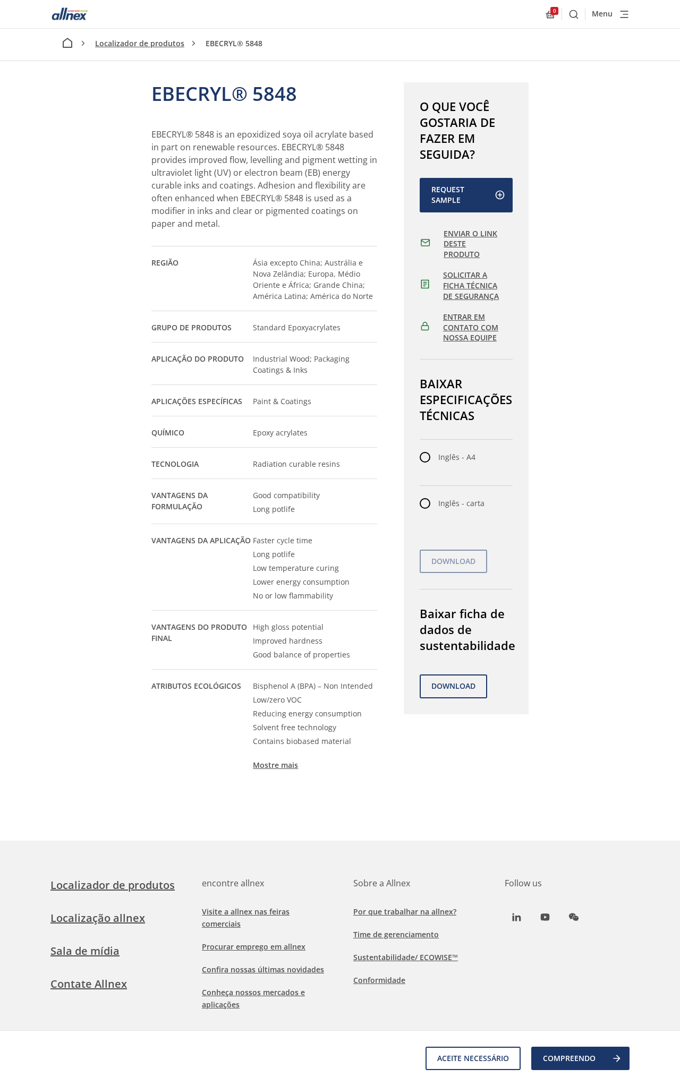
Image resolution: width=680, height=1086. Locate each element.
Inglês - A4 (456, 457)
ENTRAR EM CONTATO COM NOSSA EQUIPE (470, 327)
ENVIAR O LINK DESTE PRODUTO (470, 243)
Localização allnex (97, 918)
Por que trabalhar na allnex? (404, 912)
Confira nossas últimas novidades (263, 969)
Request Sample (447, 194)
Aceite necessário (473, 1058)
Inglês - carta (461, 503)
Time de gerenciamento (396, 934)
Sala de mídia (85, 951)
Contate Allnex (88, 984)
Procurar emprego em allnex (253, 947)
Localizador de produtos (139, 43)
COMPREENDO (569, 1058)
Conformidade (379, 980)
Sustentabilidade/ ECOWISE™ (405, 957)
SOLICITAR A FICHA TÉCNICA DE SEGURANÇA (471, 285)
